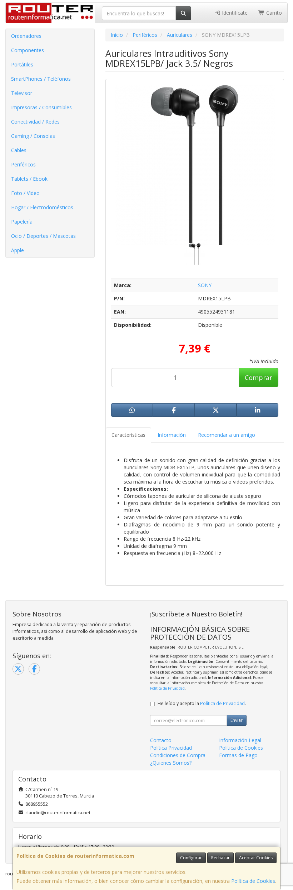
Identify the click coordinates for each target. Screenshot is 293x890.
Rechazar (220, 858)
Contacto (161, 740)
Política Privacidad (171, 747)
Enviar (236, 720)
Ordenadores (26, 35)
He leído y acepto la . (202, 703)
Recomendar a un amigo (226, 434)
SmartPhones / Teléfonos (41, 78)
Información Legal (240, 740)
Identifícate (234, 12)
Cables (18, 150)
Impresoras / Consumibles (41, 107)
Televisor (21, 93)
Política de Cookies (253, 881)
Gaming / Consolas (33, 135)
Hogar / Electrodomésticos (42, 207)
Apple (17, 250)
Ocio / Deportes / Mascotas (43, 235)
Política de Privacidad (167, 688)
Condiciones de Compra (177, 755)
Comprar (258, 377)
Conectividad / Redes (35, 121)
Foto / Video (25, 193)
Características (128, 434)
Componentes (27, 50)
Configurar (191, 858)
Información (172, 434)
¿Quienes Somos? (171, 762)
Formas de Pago (238, 755)
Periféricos (23, 164)
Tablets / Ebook (29, 178)
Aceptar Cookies (256, 858)
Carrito (273, 12)
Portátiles (22, 64)
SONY (205, 285)
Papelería (22, 221)
